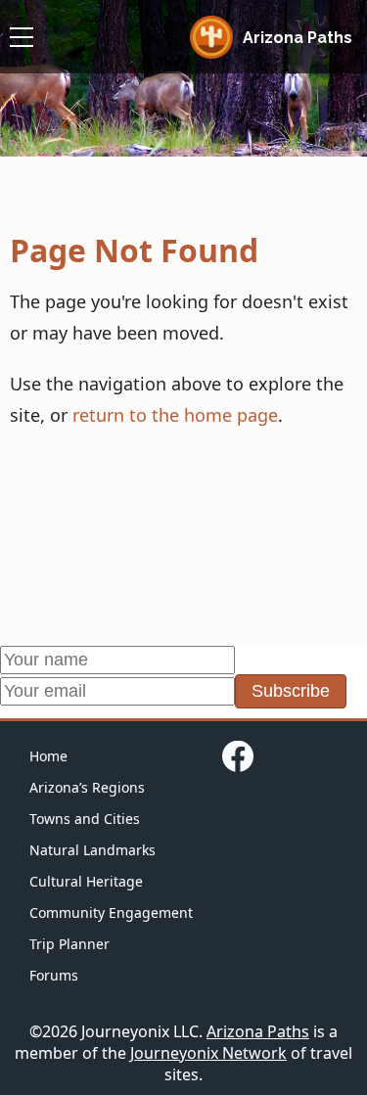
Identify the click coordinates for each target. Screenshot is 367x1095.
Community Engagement (111, 912)
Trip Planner (69, 944)
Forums (53, 975)
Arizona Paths (257, 1031)
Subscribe (291, 691)
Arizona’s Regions (87, 787)
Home (48, 756)
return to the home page (175, 415)
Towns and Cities (84, 818)
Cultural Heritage (86, 881)
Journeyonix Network (208, 1053)
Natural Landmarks (92, 850)
